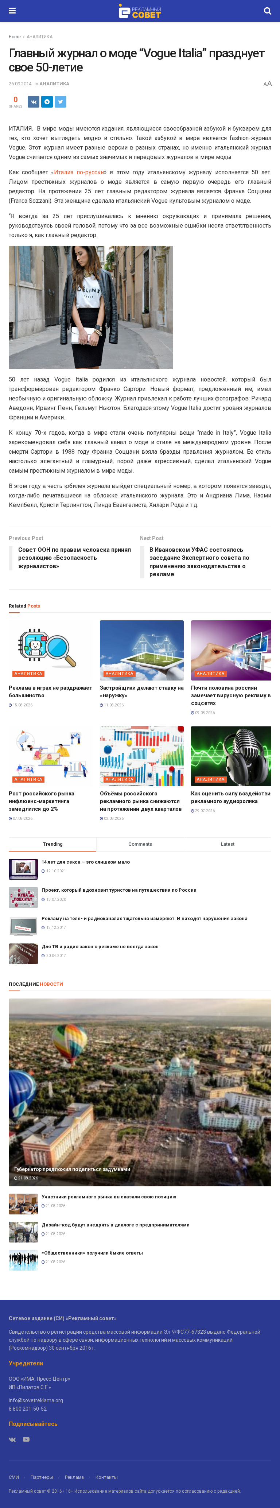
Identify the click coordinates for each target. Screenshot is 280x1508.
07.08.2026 (22, 819)
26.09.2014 (20, 83)
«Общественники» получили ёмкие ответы (92, 1253)
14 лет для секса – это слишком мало (86, 862)
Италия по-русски (79, 172)
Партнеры (42, 1477)
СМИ (14, 1477)
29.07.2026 (204, 811)
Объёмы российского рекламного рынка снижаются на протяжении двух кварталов (141, 801)
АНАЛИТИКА (39, 36)
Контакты (107, 1477)
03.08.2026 (113, 819)
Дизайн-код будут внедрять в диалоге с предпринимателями (116, 1225)
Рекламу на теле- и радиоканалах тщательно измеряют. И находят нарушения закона (145, 918)
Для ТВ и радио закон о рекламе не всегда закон (100, 946)
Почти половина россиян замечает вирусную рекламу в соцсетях (231, 695)
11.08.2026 (113, 705)
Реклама (74, 1477)
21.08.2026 (28, 1178)
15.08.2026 (22, 705)
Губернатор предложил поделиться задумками (72, 1169)
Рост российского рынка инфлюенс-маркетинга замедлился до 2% (41, 801)
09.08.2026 (204, 713)
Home (15, 36)
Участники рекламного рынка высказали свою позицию (110, 1196)
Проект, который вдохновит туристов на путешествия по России (119, 890)
